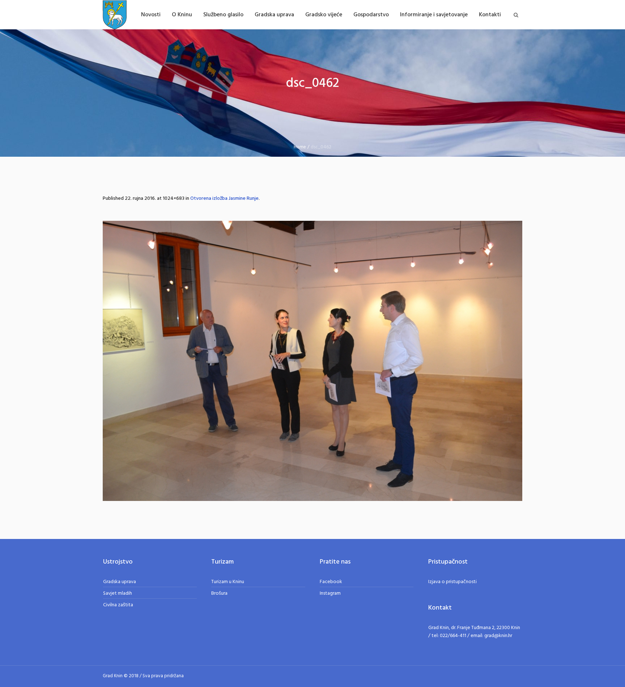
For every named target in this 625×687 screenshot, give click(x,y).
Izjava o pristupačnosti (452, 582)
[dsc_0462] (312, 361)
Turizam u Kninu (227, 582)
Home (300, 147)
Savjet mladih (117, 593)
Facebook (331, 582)
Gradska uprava (119, 582)
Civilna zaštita (118, 605)
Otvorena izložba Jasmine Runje (224, 198)
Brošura (219, 593)
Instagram (330, 593)
